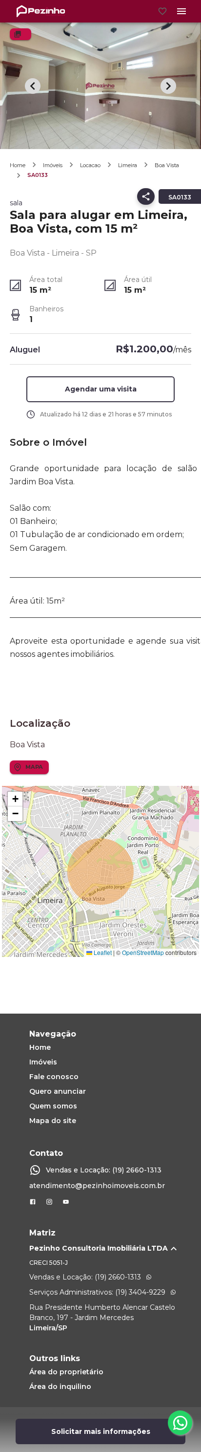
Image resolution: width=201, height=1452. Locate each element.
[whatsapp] (180, 1422)
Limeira (127, 165)
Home (17, 165)
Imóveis (52, 165)
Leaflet (102, 952)
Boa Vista (167, 165)
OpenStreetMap (143, 952)
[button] (100, 389)
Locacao (90, 165)
